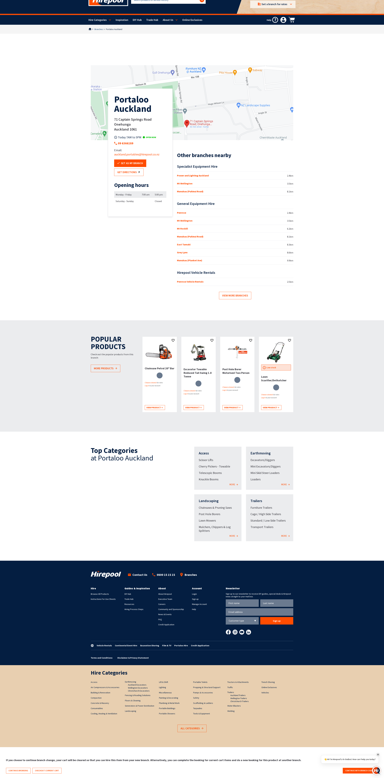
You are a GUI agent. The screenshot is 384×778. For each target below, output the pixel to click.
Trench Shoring (268, 682)
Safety (196, 697)
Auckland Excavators (137, 684)
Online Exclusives (192, 20)
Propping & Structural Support (206, 687)
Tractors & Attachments (238, 682)
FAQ (160, 619)
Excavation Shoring (149, 645)
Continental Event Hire (126, 645)
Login (194, 594)
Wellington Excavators (138, 687)
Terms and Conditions (101, 657)
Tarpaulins (197, 708)
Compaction (96, 697)
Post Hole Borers (209, 514)
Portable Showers (167, 713)
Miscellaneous (165, 692)
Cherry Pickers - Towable (214, 466)
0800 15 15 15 (166, 575)
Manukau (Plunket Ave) (189, 260)
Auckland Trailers (238, 695)
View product (153, 407)
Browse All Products (100, 594)
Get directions (127, 172)
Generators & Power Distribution (139, 705)
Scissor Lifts (206, 460)
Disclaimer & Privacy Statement (133, 657)
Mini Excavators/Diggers (265, 466)
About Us (168, 20)
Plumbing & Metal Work (169, 703)
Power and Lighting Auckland (193, 175)
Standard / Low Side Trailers (268, 520)
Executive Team (165, 599)
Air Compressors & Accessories (105, 687)
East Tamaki (183, 244)
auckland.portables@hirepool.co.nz (136, 154)
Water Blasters (234, 705)
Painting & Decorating (168, 697)
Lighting (162, 687)
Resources (129, 604)
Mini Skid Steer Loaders (264, 473)
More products (104, 368)
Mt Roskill (182, 228)
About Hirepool (165, 594)
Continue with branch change (360, 770)
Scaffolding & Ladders (203, 703)
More (232, 484)
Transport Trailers (261, 527)
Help (194, 609)
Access (204, 453)
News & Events (165, 614)
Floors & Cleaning (133, 700)
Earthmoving (260, 453)
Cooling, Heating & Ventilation (104, 713)
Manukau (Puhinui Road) (190, 191)
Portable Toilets (200, 682)
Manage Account (199, 604)
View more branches (235, 295)
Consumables (97, 708)
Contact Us (139, 575)
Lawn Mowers (207, 520)
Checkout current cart (47, 770)
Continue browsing (18, 770)
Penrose (181, 212)
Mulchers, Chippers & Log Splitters (215, 529)
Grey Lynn (182, 252)
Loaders (255, 479)
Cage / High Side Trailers (265, 514)
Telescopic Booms (210, 473)
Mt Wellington (184, 183)
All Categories (190, 728)
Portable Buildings (167, 708)
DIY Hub (137, 20)
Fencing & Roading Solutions (137, 695)
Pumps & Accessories (203, 692)
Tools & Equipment (201, 713)
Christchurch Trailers (239, 701)
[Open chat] (376, 770)
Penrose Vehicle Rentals (190, 281)
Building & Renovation (100, 692)
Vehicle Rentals (104, 645)
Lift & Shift (163, 682)
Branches (98, 29)
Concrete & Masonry (100, 703)
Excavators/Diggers (262, 460)
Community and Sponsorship (171, 609)
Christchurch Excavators (139, 690)
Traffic (230, 687)
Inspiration (122, 20)
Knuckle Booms (208, 479)
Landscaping (209, 500)
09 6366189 (125, 143)
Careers (161, 604)
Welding (231, 711)
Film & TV (166, 645)
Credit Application (166, 624)
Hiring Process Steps (133, 609)
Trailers (256, 500)
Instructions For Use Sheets (103, 599)
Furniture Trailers (261, 507)
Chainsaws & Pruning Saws (215, 507)
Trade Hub (152, 20)
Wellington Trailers (238, 698)
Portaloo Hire (181, 645)
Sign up (195, 599)
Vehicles (265, 692)
